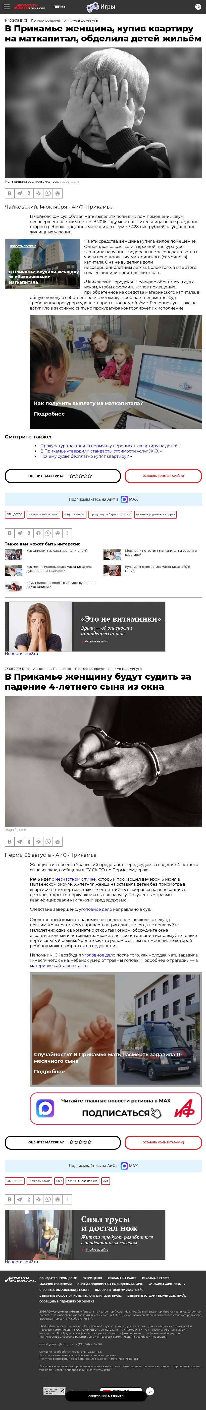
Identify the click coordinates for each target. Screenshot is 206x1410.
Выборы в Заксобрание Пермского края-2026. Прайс (80, 1295)
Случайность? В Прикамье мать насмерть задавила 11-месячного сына (108, 1057)
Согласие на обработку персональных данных (70, 1351)
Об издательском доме (58, 1278)
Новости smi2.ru (21, 653)
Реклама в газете (155, 1278)
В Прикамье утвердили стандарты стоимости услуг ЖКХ (99, 451)
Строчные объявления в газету (64, 1290)
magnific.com (15, 830)
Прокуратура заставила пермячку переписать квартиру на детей (109, 445)
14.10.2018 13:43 (16, 20)
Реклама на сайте (122, 1278)
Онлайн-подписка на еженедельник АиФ (110, 1284)
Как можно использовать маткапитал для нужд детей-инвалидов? (59, 569)
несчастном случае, (76, 879)
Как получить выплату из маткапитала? (88, 403)
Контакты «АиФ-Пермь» (166, 1284)
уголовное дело (95, 909)
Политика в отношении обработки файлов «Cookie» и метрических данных (89, 1359)
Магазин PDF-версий (55, 1284)
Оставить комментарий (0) (163, 476)
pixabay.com (69, 181)
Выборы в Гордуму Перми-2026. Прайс (156, 1295)
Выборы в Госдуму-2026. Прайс (119, 1290)
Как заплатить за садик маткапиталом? (57, 550)
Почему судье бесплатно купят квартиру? (84, 456)
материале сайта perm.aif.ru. (59, 965)
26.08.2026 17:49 (17, 669)
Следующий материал (106, 1396)
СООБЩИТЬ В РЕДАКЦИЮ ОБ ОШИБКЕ (66, 1301)
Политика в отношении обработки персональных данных (77, 1355)
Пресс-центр (92, 1278)
